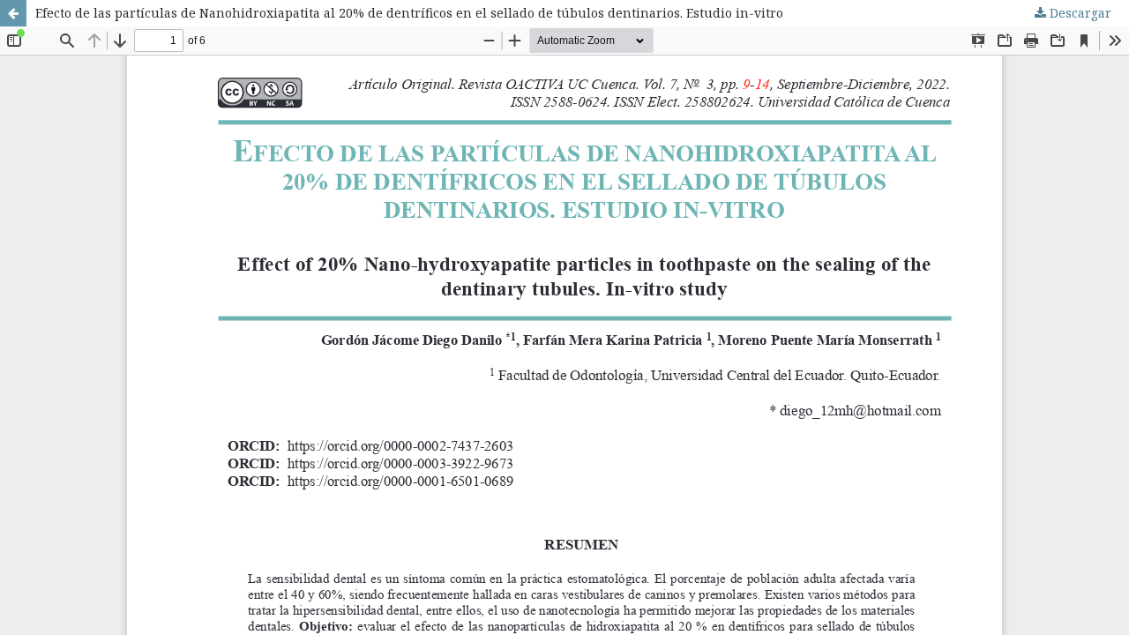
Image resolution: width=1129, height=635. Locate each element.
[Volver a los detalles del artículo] (13, 13)
